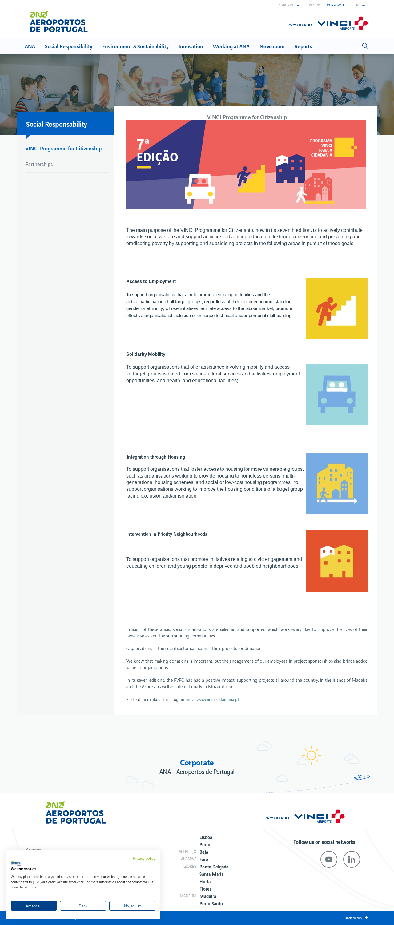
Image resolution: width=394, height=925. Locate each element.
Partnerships (39, 164)
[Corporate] (61, 19)
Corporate (336, 4)
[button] (289, 4)
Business (313, 4)
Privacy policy (144, 858)
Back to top (353, 917)
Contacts (33, 850)
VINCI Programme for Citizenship (64, 148)
